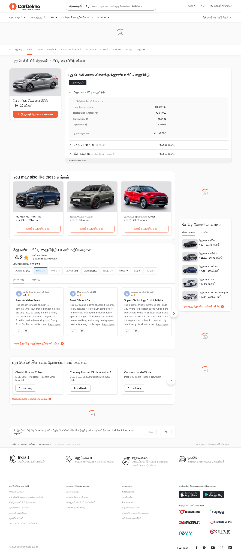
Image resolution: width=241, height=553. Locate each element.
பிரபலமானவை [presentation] (188, 232)
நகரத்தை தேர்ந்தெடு (217, 17)
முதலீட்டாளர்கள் (16, 518)
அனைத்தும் (77, 82)
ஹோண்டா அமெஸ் (208, 266)
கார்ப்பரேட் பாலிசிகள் (18, 513)
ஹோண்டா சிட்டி (207, 240)
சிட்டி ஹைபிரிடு (15, 49)
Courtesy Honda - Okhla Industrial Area (92, 372)
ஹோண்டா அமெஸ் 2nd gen (213, 292)
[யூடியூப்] (213, 548)
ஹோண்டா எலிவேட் (208, 253)
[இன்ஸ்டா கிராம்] (221, 548)
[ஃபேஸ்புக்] (196, 548)
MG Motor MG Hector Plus (28, 217)
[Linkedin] (230, 548)
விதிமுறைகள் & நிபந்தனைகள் (22, 502)
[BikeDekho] (189, 511)
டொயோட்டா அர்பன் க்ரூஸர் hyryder (139, 217)
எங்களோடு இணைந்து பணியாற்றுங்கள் (26, 497)
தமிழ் (190, 5)
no (166, 431)
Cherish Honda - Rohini (28, 372)
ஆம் (151, 431)
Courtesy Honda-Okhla (137, 372)
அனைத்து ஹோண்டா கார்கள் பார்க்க (201, 306)
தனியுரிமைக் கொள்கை (19, 507)
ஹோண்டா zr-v (206, 279)
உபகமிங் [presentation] (204, 232)
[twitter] (204, 548)
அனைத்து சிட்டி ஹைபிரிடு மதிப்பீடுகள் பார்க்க (36, 343)
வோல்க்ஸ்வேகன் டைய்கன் (81, 217)
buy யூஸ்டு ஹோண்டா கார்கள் (35, 114)
